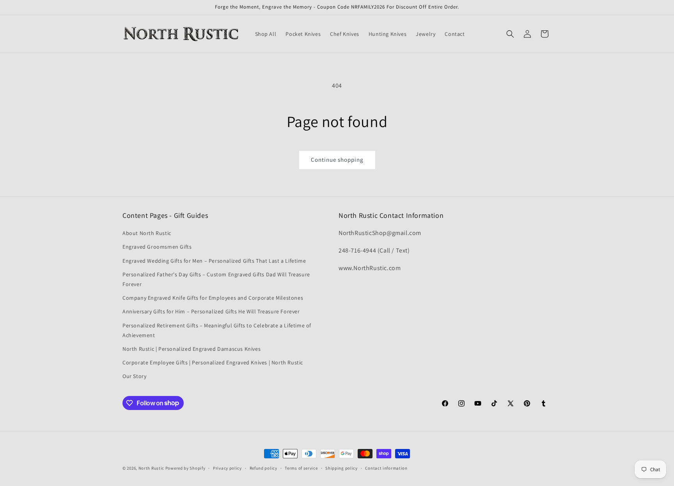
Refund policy (263, 467)
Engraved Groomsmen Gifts (157, 247)
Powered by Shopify (185, 468)
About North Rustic (146, 233)
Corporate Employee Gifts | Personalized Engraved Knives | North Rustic (212, 362)
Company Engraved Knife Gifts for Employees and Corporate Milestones (212, 297)
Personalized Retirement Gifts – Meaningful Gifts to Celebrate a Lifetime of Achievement (216, 330)
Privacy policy (227, 467)
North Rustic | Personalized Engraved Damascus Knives (191, 348)
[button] (510, 33)
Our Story (134, 376)
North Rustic (151, 468)
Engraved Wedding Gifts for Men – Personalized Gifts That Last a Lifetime (214, 260)
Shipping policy (341, 467)
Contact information (386, 467)
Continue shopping (337, 159)
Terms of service (301, 467)
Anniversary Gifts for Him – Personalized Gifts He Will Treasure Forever (211, 311)
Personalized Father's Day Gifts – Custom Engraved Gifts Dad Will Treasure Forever (216, 279)
